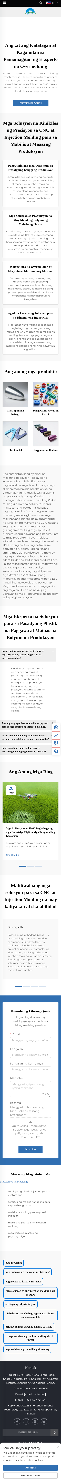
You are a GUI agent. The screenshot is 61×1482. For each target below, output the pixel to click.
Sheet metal (15, 450)
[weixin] (56, 743)
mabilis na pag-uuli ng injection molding (27, 1224)
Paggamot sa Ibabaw (46, 450)
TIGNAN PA (12, 855)
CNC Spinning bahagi (15, 412)
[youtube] (35, 1421)
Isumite (30, 1149)
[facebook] (17, 1421)
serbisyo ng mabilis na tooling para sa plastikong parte (29, 1203)
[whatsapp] (56, 727)
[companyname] (30, 11)
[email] (56, 735)
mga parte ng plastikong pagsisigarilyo (23, 1234)
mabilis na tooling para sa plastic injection (27, 1214)
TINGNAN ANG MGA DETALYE (15, 394)
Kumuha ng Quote (30, 102)
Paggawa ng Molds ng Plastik (45, 412)
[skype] (56, 751)
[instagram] (44, 1421)
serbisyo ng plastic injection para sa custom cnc (29, 1193)
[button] (22, 866)
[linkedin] (26, 1421)
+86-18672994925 (37, 1388)
